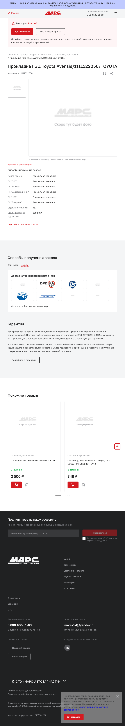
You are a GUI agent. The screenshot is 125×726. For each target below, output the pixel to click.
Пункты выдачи (72, 576)
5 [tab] (69, 495)
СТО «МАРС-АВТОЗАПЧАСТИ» (38, 681)
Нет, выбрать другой (50, 31)
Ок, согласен (73, 717)
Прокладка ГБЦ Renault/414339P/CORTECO (34, 460)
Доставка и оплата (74, 570)
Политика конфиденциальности (25, 690)
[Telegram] (96, 77)
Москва (25, 265)
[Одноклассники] (106, 77)
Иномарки (69, 582)
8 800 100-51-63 (95, 14)
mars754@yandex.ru (79, 625)
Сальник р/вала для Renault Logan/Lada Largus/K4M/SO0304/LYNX (89, 462)
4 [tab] (67, 495)
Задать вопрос (19, 656)
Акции (67, 559)
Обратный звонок (20, 648)
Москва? (32, 23)
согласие (95, 538)
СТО (10, 609)
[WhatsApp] (111, 77)
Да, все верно (22, 31)
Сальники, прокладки (22, 455)
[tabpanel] (34, 446)
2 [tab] (62, 495)
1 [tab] (58, 495)
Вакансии (13, 603)
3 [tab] (65, 495)
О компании (14, 598)
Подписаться (100, 533)
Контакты (69, 588)
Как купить (70, 565)
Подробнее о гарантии (24, 360)
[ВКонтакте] (101, 77)
